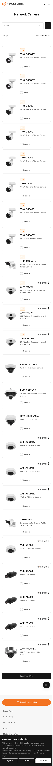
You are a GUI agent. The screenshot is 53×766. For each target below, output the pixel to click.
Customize (26, 761)
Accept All (43, 761)
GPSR (5, 728)
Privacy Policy (8, 711)
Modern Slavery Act (10, 734)
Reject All (10, 761)
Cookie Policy (8, 717)
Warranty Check (9, 722)
